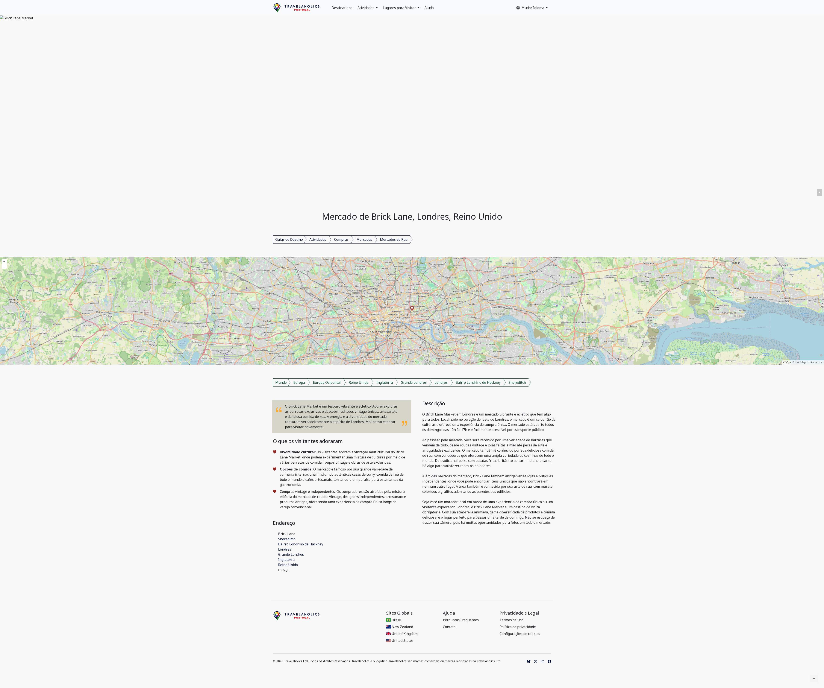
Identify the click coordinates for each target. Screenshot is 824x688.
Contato (449, 626)
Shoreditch (517, 382)
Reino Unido (358, 382)
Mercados (364, 239)
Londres (441, 382)
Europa (299, 382)
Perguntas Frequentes (461, 620)
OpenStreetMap (796, 362)
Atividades (366, 7)
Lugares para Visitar (400, 7)
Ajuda (429, 7)
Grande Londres (414, 382)
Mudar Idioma (533, 7)
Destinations (342, 7)
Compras (341, 239)
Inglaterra (384, 382)
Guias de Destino (289, 239)
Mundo (281, 382)
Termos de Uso (512, 620)
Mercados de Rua (393, 239)
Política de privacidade (518, 626)
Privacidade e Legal (519, 613)
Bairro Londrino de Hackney (478, 382)
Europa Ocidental (327, 382)
